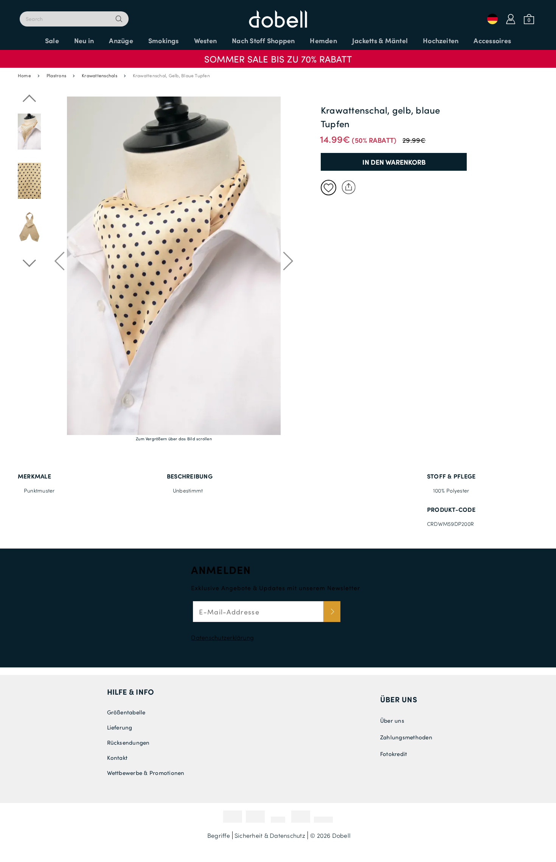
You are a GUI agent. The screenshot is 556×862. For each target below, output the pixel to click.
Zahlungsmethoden (406, 737)
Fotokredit (393, 754)
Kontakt (117, 757)
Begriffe (218, 835)
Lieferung (119, 727)
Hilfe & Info (130, 691)
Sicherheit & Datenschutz (270, 835)
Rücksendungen (128, 742)
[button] (278, 55)
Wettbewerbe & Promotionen (146, 772)
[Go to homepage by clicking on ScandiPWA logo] (278, 15)
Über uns (398, 699)
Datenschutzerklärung (222, 637)
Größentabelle (126, 712)
